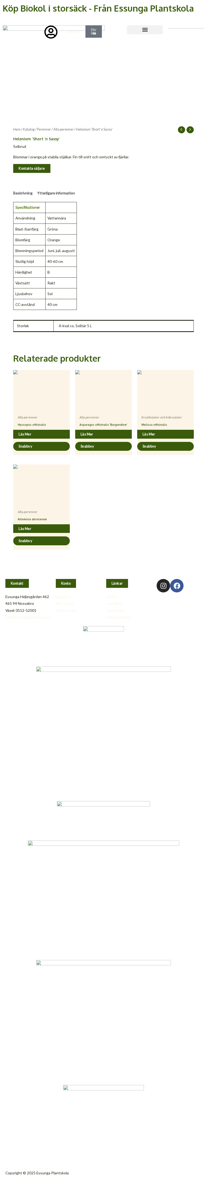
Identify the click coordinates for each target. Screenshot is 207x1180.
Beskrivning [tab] (23, 193)
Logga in (73, 31)
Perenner (44, 129)
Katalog (28, 129)
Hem (16, 129)
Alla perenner (63, 129)
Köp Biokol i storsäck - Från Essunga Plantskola (98, 8)
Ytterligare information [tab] (56, 193)
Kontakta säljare (32, 168)
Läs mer (25, 434)
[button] (145, 29)
